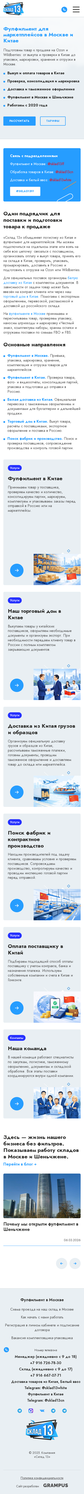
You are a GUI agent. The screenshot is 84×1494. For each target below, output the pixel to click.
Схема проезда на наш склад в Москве (42, 1309)
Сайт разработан (28, 1486)
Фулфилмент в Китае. (26, 377)
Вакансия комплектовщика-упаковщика (42, 1337)
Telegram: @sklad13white (45, 1387)
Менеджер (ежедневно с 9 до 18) (46, 1356)
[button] (75, 1264)
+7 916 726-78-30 (45, 1362)
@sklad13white (60, 180)
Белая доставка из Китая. (30, 399)
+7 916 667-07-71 (45, 1375)
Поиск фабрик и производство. (35, 438)
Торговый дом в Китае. (27, 421)
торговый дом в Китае (20, 296)
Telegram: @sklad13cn (45, 1400)
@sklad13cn (64, 172)
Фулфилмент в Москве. (28, 355)
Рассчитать (19, 121)
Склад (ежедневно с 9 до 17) (45, 1369)
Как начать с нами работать (42, 1317)
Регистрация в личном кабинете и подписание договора (42, 1327)
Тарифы (53, 121)
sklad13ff (57, 163)
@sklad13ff (25, 191)
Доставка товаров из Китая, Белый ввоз (45, 1381)
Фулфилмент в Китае (46, 1394)
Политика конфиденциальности (42, 1478)
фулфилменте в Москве (27, 313)
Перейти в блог (18, 1164)
